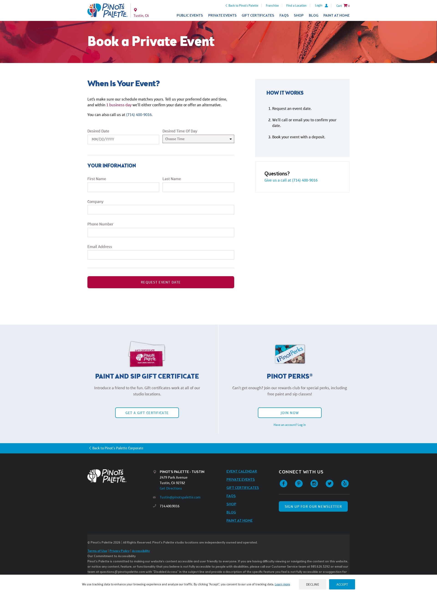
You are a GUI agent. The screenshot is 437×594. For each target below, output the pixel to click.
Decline (312, 584)
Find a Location (296, 5)
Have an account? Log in (290, 425)
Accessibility (141, 551)
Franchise (272, 5)
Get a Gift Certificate (147, 413)
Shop (299, 15)
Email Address (99, 246)
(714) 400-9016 (139, 114)
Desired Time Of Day (180, 131)
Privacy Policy (119, 551)
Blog (313, 15)
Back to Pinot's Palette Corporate (117, 448)
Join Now (290, 413)
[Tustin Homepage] (107, 10)
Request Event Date (161, 282)
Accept (342, 584)
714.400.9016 (169, 506)
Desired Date (98, 131)
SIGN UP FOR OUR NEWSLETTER (313, 506)
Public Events (190, 15)
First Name (96, 179)
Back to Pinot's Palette (243, 5)
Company (95, 201)
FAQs (284, 15)
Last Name (172, 179)
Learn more (282, 584)
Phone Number (100, 224)
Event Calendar (241, 471)
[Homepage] (120, 476)
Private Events (222, 15)
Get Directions (171, 488)
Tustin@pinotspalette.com (180, 497)
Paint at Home (336, 15)
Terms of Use (97, 551)
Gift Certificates (258, 15)
